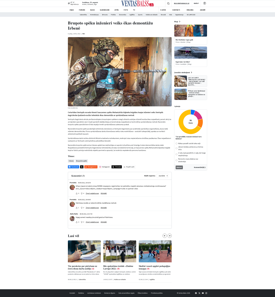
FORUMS (82, 10)
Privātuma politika (157, 293)
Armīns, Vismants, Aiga (89, 4)
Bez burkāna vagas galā (184, 39)
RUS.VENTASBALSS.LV (181, 3)
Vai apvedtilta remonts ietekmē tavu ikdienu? (189, 137)
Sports (140, 15)
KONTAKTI (176, 10)
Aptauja (177, 106)
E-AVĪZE (163, 10)
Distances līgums (109, 293)
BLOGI (92, 10)
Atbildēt (104, 193)
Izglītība (132, 15)
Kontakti (72, 293)
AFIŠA (117, 10)
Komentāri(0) (199, 167)
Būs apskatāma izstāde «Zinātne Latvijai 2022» (118, 267)
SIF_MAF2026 (191, 15)
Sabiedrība (83, 15)
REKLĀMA (190, 10)
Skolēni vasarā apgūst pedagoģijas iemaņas (154, 267)
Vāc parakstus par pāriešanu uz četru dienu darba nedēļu (82, 267)
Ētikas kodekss (143, 293)
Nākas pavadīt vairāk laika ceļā (189, 143)
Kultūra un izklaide (151, 15)
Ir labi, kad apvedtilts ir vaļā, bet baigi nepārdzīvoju (192, 154)
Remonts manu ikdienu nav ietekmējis (188, 160)
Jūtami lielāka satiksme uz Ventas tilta (190, 148)
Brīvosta (105, 15)
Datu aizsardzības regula (126, 293)
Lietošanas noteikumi (94, 293)
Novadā (163, 15)
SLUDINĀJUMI (104, 10)
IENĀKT (196, 3)
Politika (113, 15)
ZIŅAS (72, 10)
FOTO (126, 10)
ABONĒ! (202, 10)
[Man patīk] (76, 193)
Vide (170, 15)
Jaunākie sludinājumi (182, 72)
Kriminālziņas (94, 15)
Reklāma (81, 293)
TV (134, 10)
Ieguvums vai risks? (183, 61)
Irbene (71, 161)
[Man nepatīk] (81, 193)
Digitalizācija (179, 15)
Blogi (176, 21)
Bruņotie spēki (81, 161)
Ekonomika (122, 15)
